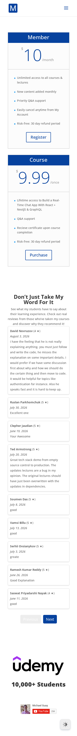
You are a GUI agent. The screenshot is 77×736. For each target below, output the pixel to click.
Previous (30, 619)
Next (50, 619)
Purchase (38, 255)
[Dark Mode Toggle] (65, 724)
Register (38, 137)
